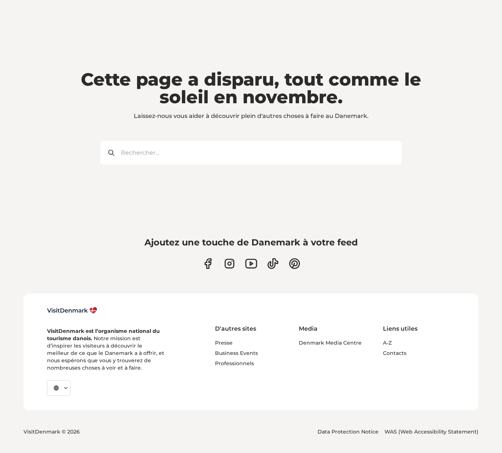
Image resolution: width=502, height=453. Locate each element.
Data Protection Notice (348, 431)
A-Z (387, 342)
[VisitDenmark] (72, 310)
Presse (224, 342)
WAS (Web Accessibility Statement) (431, 431)
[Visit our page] (229, 263)
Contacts (394, 353)
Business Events (236, 353)
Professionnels (234, 363)
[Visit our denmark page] (207, 263)
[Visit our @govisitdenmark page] (272, 263)
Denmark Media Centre (330, 342)
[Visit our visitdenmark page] (251, 263)
